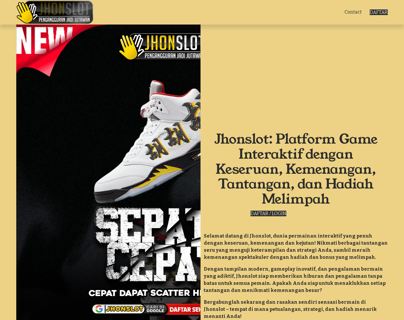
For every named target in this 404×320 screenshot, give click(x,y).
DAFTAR (379, 12)
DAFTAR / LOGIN (268, 213)
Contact (353, 12)
